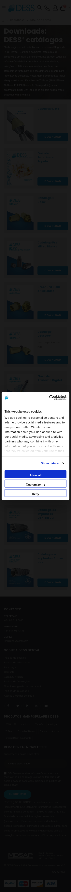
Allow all (35, 475)
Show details (50, 463)
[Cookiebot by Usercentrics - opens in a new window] (50, 397)
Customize (33, 484)
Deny (35, 493)
